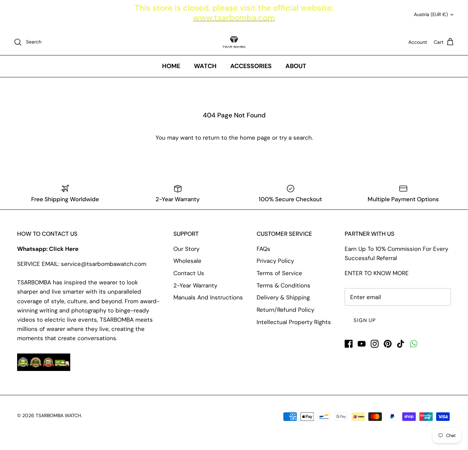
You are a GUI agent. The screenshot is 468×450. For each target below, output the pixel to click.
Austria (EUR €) (431, 14)
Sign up (365, 320)
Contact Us (188, 273)
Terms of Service (279, 273)
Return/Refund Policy (285, 309)
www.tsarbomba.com (234, 17)
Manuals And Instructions (208, 297)
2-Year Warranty (195, 285)
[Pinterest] (388, 344)
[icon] (414, 344)
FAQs (263, 249)
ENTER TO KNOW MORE (377, 273)
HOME (171, 66)
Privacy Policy (275, 261)
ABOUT (295, 66)
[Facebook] (349, 344)
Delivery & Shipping (283, 297)
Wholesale (187, 261)
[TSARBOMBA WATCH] (234, 42)
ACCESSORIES (251, 66)
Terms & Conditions (283, 285)
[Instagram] (375, 344)
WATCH (205, 66)
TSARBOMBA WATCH (58, 415)
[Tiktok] (401, 344)
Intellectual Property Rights (294, 322)
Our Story (186, 249)
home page (255, 137)
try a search (295, 137)
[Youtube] (362, 344)
